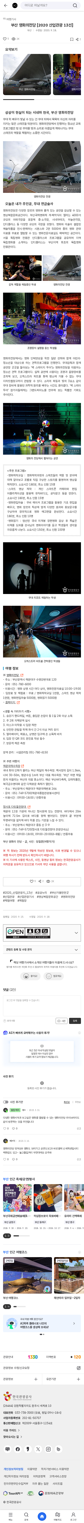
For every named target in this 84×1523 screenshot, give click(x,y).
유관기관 (51, 1379)
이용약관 (32, 1469)
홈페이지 (10, 702)
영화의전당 (13, 675)
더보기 (76, 933)
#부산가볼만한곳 (59, 892)
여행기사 (11, 19)
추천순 (78, 1102)
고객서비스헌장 (57, 1476)
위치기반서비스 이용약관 (55, 1469)
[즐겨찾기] (70, 39)
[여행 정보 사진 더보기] (42, 167)
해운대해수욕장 (11, 766)
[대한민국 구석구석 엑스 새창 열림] (38, 1449)
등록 (75, 1020)
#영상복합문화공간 (47, 896)
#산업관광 (8, 896)
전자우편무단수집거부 (16, 1483)
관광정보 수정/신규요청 (16, 1367)
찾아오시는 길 (11, 1436)
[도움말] (4, 1020)
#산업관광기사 (26, 896)
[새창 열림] (13, 1493)
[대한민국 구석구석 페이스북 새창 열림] (17, 1449)
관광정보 (8, 1379)
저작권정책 (39, 1476)
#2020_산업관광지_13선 (17, 892)
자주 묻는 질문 (40, 1483)
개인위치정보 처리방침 (16, 1476)
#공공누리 (41, 892)
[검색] (75, 5)
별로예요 (57, 976)
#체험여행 (8, 900)
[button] (41, 1334)
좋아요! (34, 976)
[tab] (10, 1516)
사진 (63, 1021)
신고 (79, 1128)
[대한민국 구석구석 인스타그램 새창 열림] (48, 1449)
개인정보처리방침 (13, 1469)
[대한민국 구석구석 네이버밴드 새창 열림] (58, 1449)
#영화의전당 (68, 896)
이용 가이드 (9, 1430)
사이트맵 (57, 1483)
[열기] (76, 950)
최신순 (67, 1102)
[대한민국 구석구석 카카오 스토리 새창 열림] (28, 1449)
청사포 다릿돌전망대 (15, 806)
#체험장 (22, 900)
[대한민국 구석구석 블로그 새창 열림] (7, 1449)
